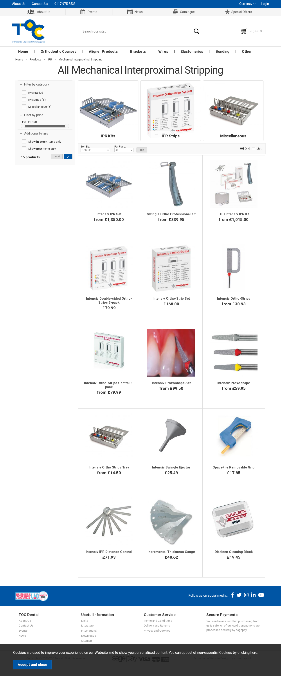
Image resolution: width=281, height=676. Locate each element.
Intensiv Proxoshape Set (171, 383)
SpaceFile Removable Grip (233, 467)
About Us (18, 4)
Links (84, 620)
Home (23, 51)
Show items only (44, 141)
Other (247, 51)
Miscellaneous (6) (39, 106)
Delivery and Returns (157, 625)
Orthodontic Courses (58, 51)
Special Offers (241, 12)
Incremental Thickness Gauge (171, 552)
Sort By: (85, 146)
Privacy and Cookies (157, 630)
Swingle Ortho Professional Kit (171, 214)
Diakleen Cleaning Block (234, 552)
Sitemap (86, 640)
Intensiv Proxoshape (233, 383)
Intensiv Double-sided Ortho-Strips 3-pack (109, 300)
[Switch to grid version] (242, 148)
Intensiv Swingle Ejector (171, 467)
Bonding (222, 51)
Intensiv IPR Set (109, 214)
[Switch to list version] (254, 148)
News (139, 12)
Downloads (88, 635)
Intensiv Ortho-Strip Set (171, 299)
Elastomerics (192, 51)
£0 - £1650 (29, 122)
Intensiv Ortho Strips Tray (109, 467)
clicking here (247, 652)
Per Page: (120, 146)
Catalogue (187, 12)
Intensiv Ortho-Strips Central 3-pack (109, 385)
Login (265, 4)
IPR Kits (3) (35, 92)
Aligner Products (103, 51)
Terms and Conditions (158, 620)
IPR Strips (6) (37, 99)
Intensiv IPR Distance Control (109, 552)
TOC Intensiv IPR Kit (233, 214)
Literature (87, 625)
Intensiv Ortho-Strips (233, 299)
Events (92, 12)
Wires (163, 51)
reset (57, 156)
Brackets (138, 51)
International (89, 630)
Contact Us (40, 4)
